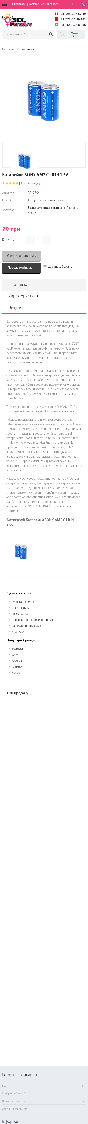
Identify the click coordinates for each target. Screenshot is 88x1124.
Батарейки (27, 49)
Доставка (33, 4)
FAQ (4, 1086)
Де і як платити (50, 4)
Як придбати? (18, 4)
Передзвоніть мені (21, 268)
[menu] (4, 4)
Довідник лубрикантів (14, 1109)
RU (77, 4)
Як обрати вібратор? (13, 1093)
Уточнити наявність (21, 256)
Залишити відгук (31, 183)
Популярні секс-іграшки (16, 1101)
